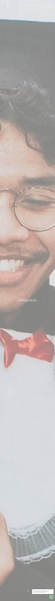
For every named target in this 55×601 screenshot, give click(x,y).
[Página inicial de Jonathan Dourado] (7, 6)
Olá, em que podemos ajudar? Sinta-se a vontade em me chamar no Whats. (41, 591)
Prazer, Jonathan (40, 5)
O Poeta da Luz (48, 8)
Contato (50, 5)
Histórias (29, 5)
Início (22, 5)
